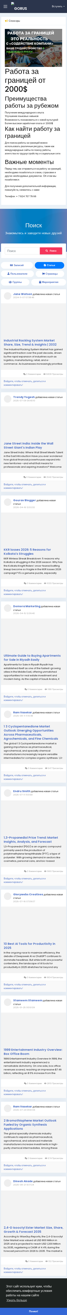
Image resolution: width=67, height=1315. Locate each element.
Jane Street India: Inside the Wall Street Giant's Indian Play (28, 446)
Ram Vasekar (22, 712)
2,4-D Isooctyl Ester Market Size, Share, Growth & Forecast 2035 (33, 1230)
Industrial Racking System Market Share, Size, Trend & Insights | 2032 (30, 343)
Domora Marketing (26, 606)
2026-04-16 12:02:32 (24, 507)
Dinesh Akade (23, 1181)
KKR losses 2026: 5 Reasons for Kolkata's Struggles (27, 552)
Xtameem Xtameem (27, 1000)
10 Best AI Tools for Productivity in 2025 (29, 946)
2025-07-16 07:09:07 (24, 901)
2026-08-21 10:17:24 (23, 1184)
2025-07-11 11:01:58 (23, 794)
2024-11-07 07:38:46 (23, 297)
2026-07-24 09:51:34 (24, 1109)
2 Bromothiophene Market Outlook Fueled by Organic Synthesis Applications (30, 1125)
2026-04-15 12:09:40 (24, 613)
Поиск (53, 250)
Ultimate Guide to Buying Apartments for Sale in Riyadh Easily (32, 658)
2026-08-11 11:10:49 (23, 715)
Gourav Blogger (24, 500)
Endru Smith (22, 791)
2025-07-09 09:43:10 (24, 400)
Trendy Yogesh (24, 397)
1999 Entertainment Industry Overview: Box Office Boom (33, 1052)
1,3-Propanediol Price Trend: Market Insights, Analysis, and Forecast (31, 840)
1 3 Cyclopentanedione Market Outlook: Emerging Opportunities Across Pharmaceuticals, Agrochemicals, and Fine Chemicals (31, 732)
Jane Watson (22, 294)
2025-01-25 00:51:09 (24, 1007)
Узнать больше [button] (17, 1300)
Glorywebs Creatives (28, 894)
